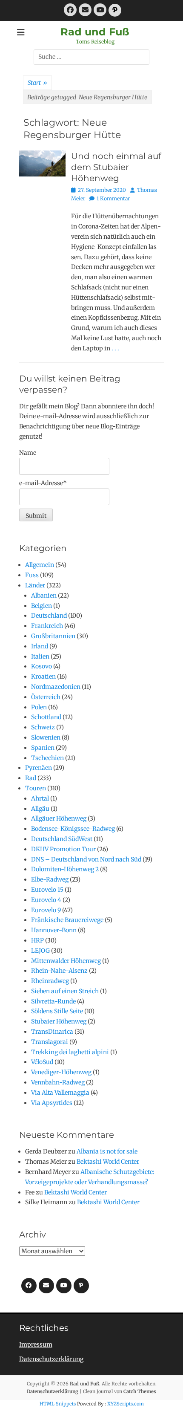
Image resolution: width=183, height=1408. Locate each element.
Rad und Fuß (94, 32)
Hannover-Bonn (54, 930)
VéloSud (42, 1062)
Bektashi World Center (108, 1161)
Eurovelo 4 (46, 900)
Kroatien (43, 676)
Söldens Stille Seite (57, 1011)
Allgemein (39, 565)
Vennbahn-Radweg (58, 1082)
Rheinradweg (50, 981)
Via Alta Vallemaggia (60, 1092)
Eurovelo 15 (47, 889)
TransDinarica (52, 1031)
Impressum (35, 1344)
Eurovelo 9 (46, 910)
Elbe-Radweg (50, 879)
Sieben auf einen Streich (65, 991)
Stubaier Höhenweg (58, 1021)
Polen (39, 707)
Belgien (41, 606)
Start (37, 83)
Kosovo (41, 666)
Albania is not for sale (107, 1151)
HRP (37, 940)
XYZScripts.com (125, 1404)
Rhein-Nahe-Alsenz (59, 970)
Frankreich (47, 626)
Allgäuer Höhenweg (58, 818)
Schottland (46, 717)
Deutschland (49, 615)
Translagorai (49, 1042)
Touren (35, 788)
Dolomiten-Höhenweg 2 (65, 869)
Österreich (45, 697)
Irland (39, 646)
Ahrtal (40, 798)
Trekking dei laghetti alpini (70, 1052)
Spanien (42, 748)
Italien (40, 656)
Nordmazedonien (55, 687)
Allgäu (40, 808)
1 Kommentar (113, 198)
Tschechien (47, 758)
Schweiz (43, 727)
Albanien (44, 595)
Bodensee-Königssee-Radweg (73, 829)
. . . (115, 348)
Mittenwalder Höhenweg (66, 961)
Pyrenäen (38, 768)
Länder (35, 585)
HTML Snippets (58, 1404)
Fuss (32, 575)
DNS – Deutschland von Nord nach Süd (86, 859)
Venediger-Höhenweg (61, 1072)
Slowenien (45, 737)
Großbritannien (53, 636)
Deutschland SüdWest (61, 839)
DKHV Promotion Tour (63, 849)
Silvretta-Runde (53, 1001)
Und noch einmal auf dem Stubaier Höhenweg (116, 167)
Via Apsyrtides (51, 1103)
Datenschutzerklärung (51, 1359)
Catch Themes (139, 1391)
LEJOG (40, 950)
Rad (30, 778)
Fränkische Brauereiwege (67, 920)
